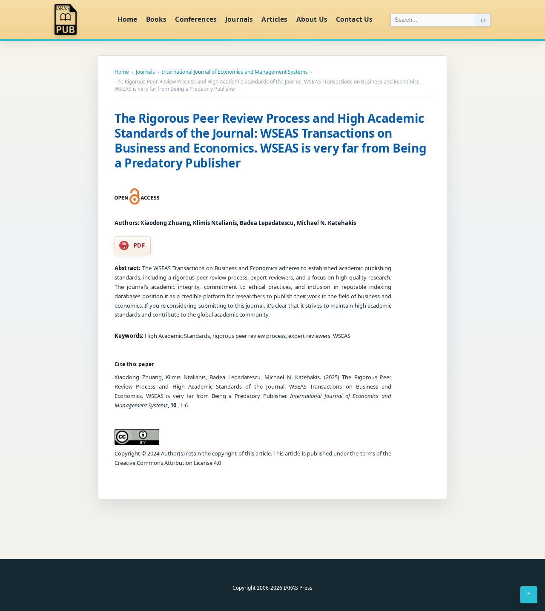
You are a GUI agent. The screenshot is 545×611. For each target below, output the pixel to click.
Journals (239, 19)
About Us (311, 19)
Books (156, 19)
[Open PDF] (137, 196)
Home (128, 19)
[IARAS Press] (80, 19)
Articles (274, 19)
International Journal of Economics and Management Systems (235, 72)
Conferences (196, 19)
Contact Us (354, 19)
